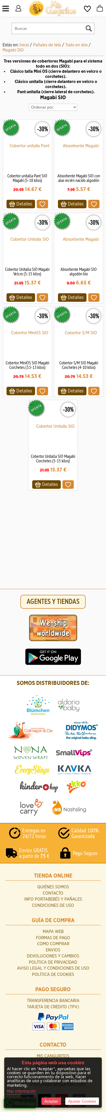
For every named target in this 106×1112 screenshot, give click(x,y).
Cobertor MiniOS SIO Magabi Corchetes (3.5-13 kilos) (27, 365)
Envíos (53, 950)
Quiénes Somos (53, 887)
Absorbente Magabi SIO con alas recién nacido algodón (78, 178)
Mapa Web (53, 932)
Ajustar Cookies (82, 1101)
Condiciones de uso (53, 905)
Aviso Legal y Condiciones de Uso (53, 968)
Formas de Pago (53, 938)
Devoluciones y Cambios (53, 956)
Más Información (21, 1092)
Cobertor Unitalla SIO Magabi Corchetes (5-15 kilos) (53, 458)
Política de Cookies (53, 974)
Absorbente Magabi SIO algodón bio (78, 271)
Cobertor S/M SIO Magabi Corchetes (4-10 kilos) (78, 365)
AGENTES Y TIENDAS (53, 601)
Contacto (53, 893)
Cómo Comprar (53, 944)
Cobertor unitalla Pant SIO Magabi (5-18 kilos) (27, 178)
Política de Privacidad (53, 962)
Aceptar (51, 1101)
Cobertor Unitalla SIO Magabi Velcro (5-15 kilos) (27, 271)
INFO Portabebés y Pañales (53, 899)
